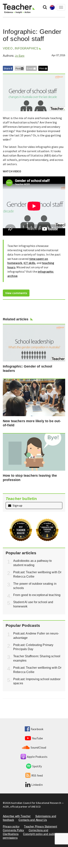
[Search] (45, 7)
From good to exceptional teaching (36, 595)
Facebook (37, 729)
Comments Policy (13, 830)
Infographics (26, 48)
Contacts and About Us (33, 820)
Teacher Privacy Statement (40, 826)
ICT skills (29, 263)
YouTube (37, 738)
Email (30, 68)
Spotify (37, 766)
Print (42, 68)
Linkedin (36, 784)
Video (7, 48)
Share (7, 68)
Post (18, 68)
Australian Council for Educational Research (36, 803)
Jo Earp (19, 55)
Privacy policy (11, 826)
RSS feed (37, 775)
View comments (16, 293)
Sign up (17, 505)
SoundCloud (38, 747)
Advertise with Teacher (17, 816)
